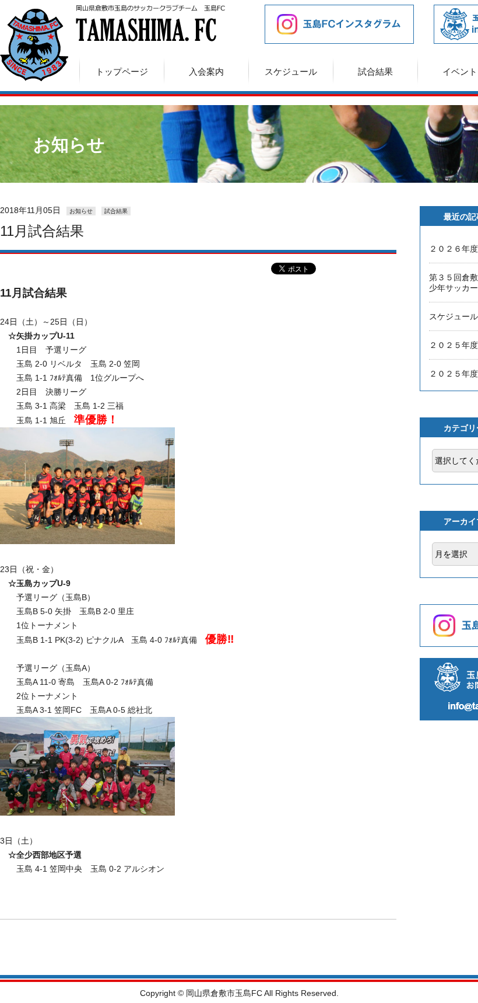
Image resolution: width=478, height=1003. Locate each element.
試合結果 (375, 71)
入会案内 (206, 71)
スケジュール (291, 71)
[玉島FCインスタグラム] (329, 24)
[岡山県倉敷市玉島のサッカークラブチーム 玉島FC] (34, 78)
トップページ (122, 71)
